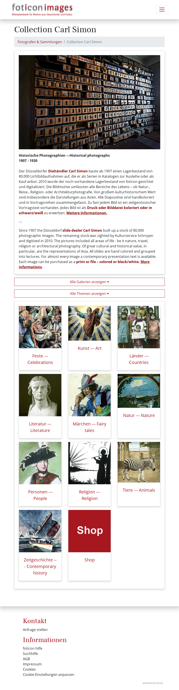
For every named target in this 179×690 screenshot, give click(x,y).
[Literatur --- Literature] (40, 395)
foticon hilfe (32, 648)
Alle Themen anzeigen (88, 293)
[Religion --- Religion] (89, 463)
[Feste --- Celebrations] (40, 327)
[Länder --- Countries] (139, 327)
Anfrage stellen (35, 629)
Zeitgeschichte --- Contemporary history (40, 566)
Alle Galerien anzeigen (88, 281)
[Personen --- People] (40, 463)
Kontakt (35, 620)
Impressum (32, 664)
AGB (26, 658)
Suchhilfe (30, 653)
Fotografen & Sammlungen (40, 41)
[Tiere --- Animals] (139, 462)
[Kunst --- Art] (89, 323)
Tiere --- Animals (139, 490)
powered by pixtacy (153, 682)
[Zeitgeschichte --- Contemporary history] (40, 531)
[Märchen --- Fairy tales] (89, 395)
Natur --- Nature (139, 415)
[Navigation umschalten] (162, 9)
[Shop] (89, 531)
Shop (89, 560)
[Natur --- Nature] (139, 391)
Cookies (29, 669)
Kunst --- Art (90, 348)
